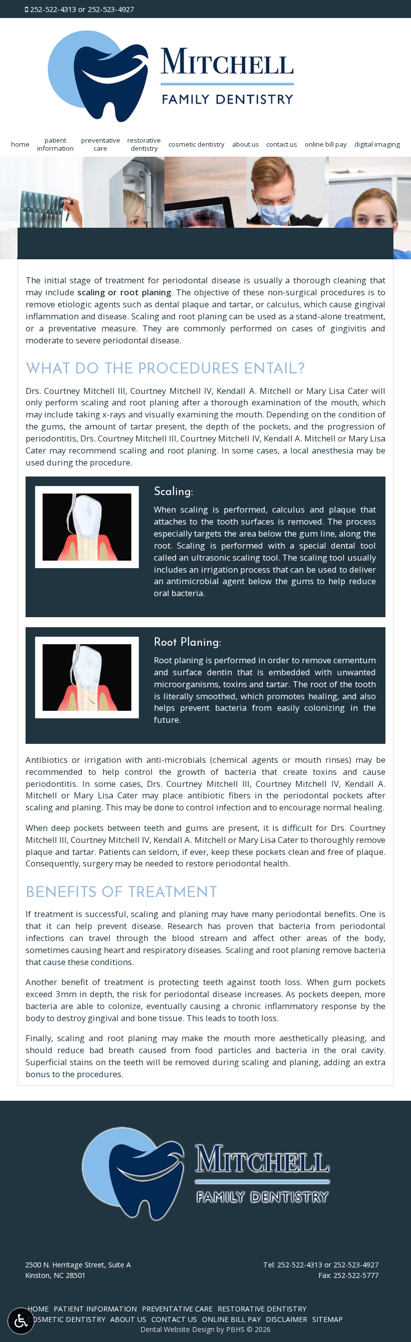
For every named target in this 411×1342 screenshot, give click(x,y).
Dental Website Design (177, 1329)
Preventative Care (177, 1308)
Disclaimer (286, 1319)
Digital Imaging (377, 144)
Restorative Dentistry (262, 1308)
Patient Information (95, 1308)
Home (20, 144)
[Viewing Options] (21, 1320)
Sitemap (327, 1319)
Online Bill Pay (326, 144)
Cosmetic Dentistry (196, 144)
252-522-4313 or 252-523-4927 (82, 9)
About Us (245, 144)
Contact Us (281, 144)
